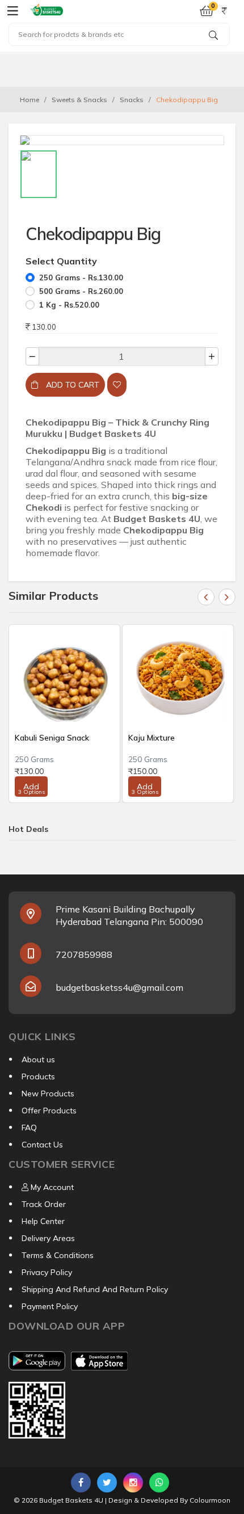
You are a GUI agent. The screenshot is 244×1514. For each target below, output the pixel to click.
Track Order (44, 1204)
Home (29, 99)
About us (38, 1059)
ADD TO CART (71, 385)
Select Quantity (61, 261)
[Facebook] (81, 1482)
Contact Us (42, 1144)
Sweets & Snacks (79, 99)
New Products (48, 1093)
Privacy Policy (47, 1272)
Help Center (43, 1221)
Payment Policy (50, 1306)
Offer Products (49, 1110)
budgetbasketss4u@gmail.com (119, 987)
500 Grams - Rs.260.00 (81, 291)
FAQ (29, 1127)
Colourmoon (210, 1500)
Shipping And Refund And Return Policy (95, 1289)
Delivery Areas (48, 1238)
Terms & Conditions (58, 1255)
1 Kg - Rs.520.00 (69, 304)
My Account (51, 1187)
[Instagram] (133, 1482)
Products (38, 1076)
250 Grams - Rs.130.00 (81, 277)
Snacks (132, 99)
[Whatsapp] (159, 1482)
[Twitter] (107, 1482)
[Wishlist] (117, 385)
